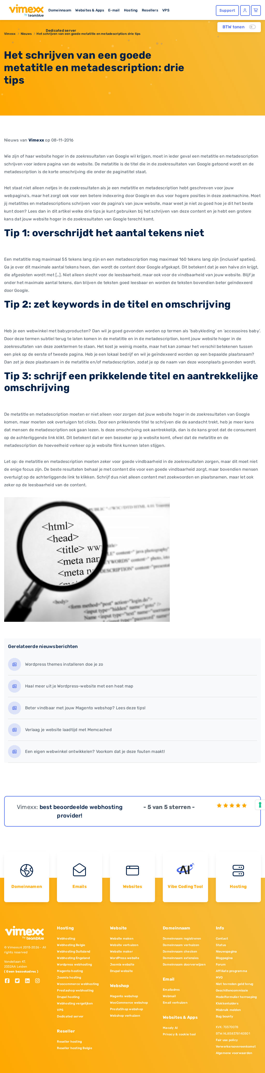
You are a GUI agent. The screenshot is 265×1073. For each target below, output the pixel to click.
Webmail (169, 996)
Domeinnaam (59, 10)
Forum (221, 964)
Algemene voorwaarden (234, 1053)
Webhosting (66, 938)
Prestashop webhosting (75, 990)
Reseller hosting (69, 1041)
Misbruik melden (228, 1010)
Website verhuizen (124, 945)
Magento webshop (124, 996)
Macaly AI (170, 1028)
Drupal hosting (68, 997)
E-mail (114, 10)
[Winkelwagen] (256, 10)
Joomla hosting (69, 977)
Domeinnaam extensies (180, 958)
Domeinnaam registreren (182, 938)
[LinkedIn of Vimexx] (29, 981)
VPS (166, 10)
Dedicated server (61, 30)
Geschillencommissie (232, 990)
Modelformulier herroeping (236, 997)
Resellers (150, 10)
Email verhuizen (175, 1002)
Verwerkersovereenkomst (236, 1046)
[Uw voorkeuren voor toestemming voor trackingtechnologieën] (260, 805)
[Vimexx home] (24, 9)
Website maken (121, 938)
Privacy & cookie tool (179, 1034)
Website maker (121, 951)
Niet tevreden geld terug (234, 984)
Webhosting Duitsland (73, 951)
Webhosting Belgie (71, 945)
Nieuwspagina (226, 951)
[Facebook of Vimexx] (9, 981)
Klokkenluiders (227, 1003)
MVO (219, 977)
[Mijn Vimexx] (245, 10)
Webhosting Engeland (73, 958)
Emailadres (171, 989)
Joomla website (122, 964)
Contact (222, 938)
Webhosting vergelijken (75, 1003)
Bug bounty (224, 1016)
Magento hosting (70, 971)
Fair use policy (227, 1040)
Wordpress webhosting (74, 964)
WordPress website (124, 958)
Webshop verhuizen (125, 1015)
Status (221, 945)
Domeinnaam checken (180, 951)
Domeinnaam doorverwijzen (184, 964)
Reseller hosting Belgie (74, 1048)
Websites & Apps (89, 10)
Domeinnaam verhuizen (181, 945)
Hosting (131, 10)
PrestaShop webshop (126, 1009)
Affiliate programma (231, 971)
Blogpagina (224, 958)
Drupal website (121, 971)
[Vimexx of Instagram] (38, 981)
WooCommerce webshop (129, 1002)
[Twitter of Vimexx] (19, 981)
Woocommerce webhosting (78, 984)
